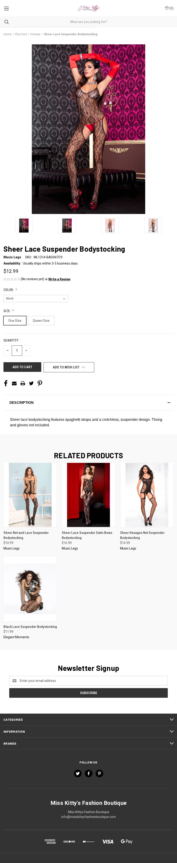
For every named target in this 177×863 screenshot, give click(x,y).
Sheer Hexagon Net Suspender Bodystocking (142, 535)
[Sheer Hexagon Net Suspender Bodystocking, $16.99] (147, 495)
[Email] (14, 383)
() (171, 8)
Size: (7, 311)
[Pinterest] (40, 383)
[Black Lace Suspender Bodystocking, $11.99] (30, 589)
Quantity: (11, 340)
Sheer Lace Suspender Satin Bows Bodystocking (87, 535)
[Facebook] (5, 383)
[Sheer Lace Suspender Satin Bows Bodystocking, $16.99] (88, 495)
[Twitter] (31, 383)
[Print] (23, 383)
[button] (57, 279)
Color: (8, 290)
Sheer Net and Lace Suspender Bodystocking (26, 535)
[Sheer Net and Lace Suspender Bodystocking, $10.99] (30, 495)
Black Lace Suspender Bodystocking (30, 627)
